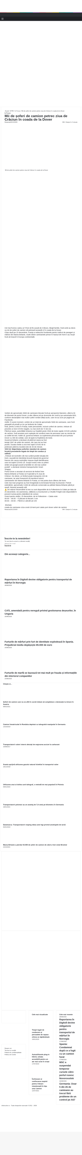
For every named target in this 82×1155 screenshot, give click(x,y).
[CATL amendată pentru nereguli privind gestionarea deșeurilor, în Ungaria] (24, 608)
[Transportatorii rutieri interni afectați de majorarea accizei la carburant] (14, 742)
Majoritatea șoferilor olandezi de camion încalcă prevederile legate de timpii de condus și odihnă (25, 451)
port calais (40, 507)
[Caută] (79, 19)
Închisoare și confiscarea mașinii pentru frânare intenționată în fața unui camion (39, 1083)
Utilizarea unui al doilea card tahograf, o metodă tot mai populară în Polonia (33, 785)
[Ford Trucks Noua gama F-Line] (41, 6)
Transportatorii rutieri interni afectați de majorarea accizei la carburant (31, 744)
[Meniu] (3, 19)
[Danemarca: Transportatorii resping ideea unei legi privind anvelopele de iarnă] (14, 822)
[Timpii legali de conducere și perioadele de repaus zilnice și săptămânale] (41, 1027)
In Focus (17, 111)
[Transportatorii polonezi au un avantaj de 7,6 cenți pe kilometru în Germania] (14, 802)
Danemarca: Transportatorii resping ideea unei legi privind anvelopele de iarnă (34, 825)
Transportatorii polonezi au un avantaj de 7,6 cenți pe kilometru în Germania (33, 805)
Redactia (7, 122)
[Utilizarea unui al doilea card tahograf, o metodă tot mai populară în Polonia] (14, 782)
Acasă (7, 111)
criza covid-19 (26, 507)
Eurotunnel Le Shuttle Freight (50, 492)
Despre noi (8, 1048)
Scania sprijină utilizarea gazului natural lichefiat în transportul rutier (30, 764)
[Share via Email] (5, 511)
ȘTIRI (12, 111)
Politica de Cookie (10, 1054)
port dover (49, 507)
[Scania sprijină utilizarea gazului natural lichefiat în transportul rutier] (14, 762)
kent (34, 507)
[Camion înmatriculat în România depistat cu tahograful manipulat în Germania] (14, 722)
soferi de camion (60, 507)
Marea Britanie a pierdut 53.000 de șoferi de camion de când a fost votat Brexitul (35, 845)
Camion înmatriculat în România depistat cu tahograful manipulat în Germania (34, 724)
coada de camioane (12, 507)
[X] (0, 1128)
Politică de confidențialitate (13, 1052)
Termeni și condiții (10, 1050)
